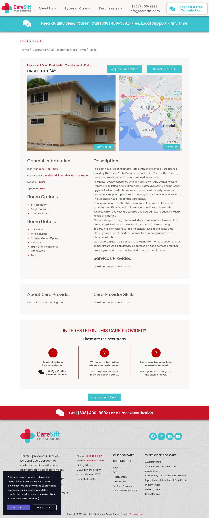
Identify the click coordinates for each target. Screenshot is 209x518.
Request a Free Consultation (191, 9)
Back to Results (32, 41)
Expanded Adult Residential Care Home (59, 50)
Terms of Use (136, 514)
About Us (46, 8)
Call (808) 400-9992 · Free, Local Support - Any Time (139, 23)
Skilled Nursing (152, 494)
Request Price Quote (104, 397)
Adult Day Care (153, 461)
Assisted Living (152, 471)
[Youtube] (178, 436)
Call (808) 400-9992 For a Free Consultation (111, 413)
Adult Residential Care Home (160, 466)
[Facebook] (153, 436)
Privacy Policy (45, 507)
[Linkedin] (170, 436)
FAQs (115, 472)
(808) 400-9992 (144, 6)
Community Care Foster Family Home (165, 475)
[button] (47, 8)
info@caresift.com (145, 11)
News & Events (121, 481)
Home (25, 50)
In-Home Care (152, 484)
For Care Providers (122, 486)
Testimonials (109, 8)
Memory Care (152, 489)
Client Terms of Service (125, 490)
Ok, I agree (18, 507)
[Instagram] (161, 436)
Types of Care (76, 8)
